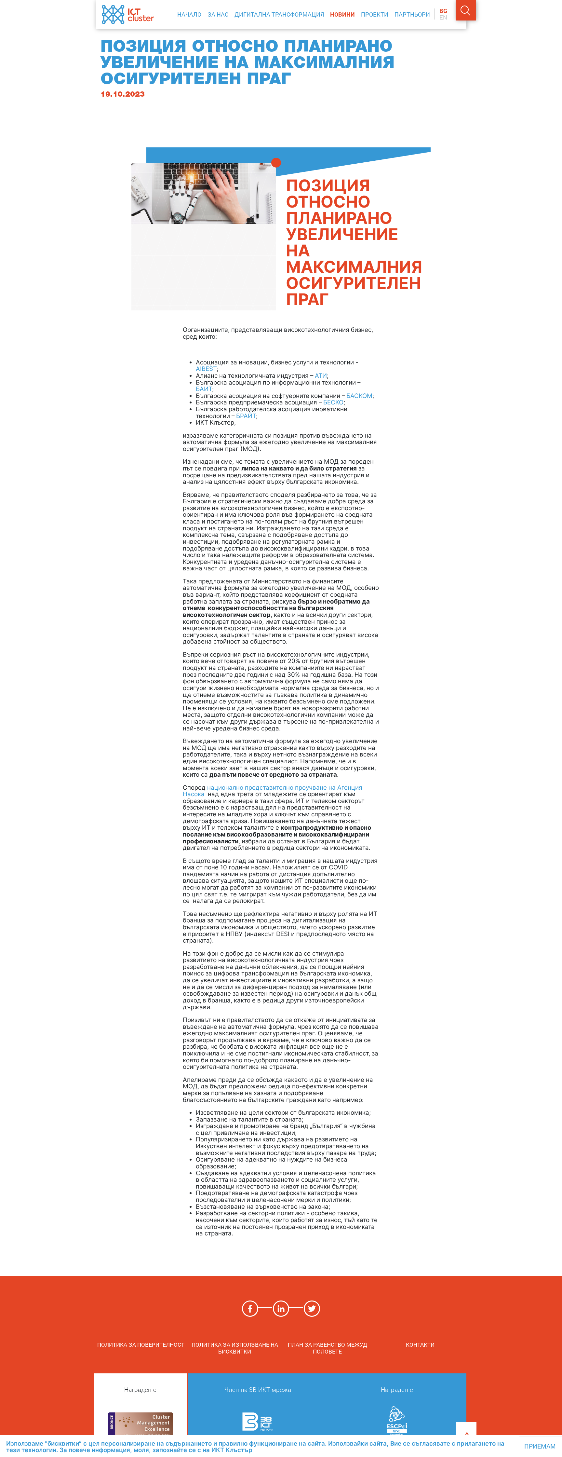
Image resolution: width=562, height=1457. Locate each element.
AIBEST (206, 369)
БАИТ (204, 389)
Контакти (420, 1344)
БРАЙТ (246, 416)
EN (443, 17)
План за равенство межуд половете (327, 1348)
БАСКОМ (359, 396)
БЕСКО (333, 402)
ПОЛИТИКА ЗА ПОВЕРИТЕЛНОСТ (142, 1344)
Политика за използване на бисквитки (235, 1348)
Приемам (540, 1446)
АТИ (321, 375)
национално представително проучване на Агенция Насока (272, 791)
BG (443, 11)
